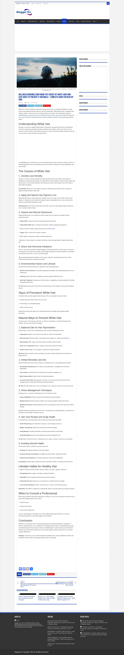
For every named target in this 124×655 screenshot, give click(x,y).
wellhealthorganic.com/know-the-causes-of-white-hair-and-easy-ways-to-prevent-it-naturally (42, 115)
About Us (38, 3)
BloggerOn (18, 652)
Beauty (23, 21)
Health (64, 21)
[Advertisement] (62, 37)
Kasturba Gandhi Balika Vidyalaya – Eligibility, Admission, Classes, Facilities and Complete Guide (93, 622)
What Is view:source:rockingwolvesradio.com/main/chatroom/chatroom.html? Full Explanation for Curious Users (39, 583)
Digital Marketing (32, 21)
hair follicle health (50, 228)
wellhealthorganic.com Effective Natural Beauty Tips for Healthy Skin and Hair (64, 583)
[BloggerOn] (24, 12)
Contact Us (45, 3)
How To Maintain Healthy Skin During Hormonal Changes (27, 598)
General (59, 21)
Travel (77, 21)
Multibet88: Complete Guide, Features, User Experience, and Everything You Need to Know (93, 634)
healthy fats (66, 338)
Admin (21, 102)
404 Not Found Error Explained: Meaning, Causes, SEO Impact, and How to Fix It (93, 628)
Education (42, 21)
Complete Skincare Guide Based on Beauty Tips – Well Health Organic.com (66, 598)
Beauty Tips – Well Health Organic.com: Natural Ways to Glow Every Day (46, 598)
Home (33, 3)
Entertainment (50, 21)
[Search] (108, 3)
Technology (71, 21)
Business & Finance (86, 21)
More (94, 21)
